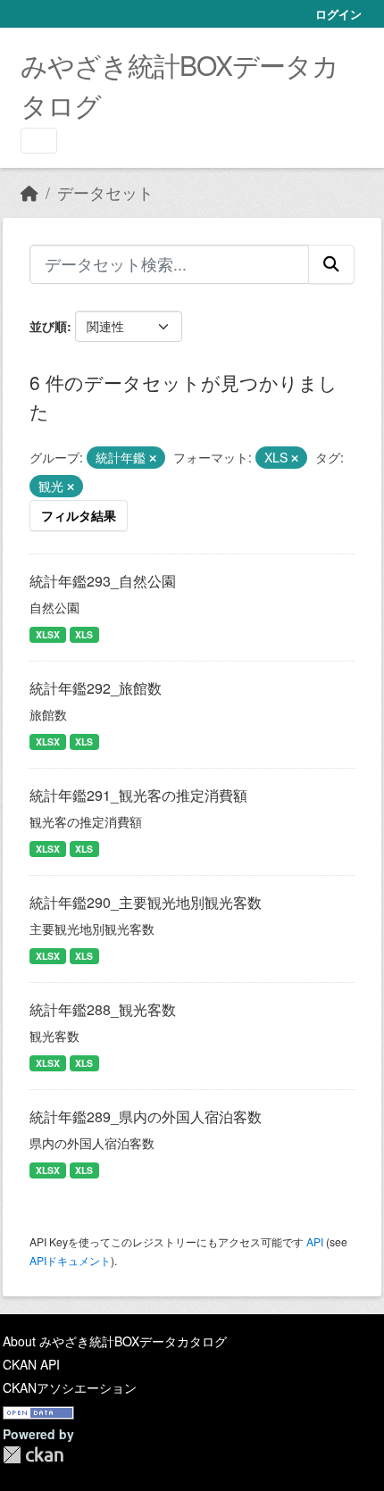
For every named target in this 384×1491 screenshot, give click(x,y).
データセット (105, 192)
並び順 (48, 326)
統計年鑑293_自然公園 (102, 581)
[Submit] (331, 264)
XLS (84, 634)
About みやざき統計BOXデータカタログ (115, 1341)
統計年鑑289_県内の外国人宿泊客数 (145, 1116)
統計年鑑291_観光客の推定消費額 (138, 795)
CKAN (33, 1454)
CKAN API (31, 1364)
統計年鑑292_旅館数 (95, 688)
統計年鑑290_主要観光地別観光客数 (145, 902)
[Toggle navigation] (39, 141)
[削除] (152, 458)
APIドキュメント (70, 1260)
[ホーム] (29, 192)
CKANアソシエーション (70, 1387)
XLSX (48, 634)
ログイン (338, 13)
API (314, 1241)
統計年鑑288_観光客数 (102, 1009)
